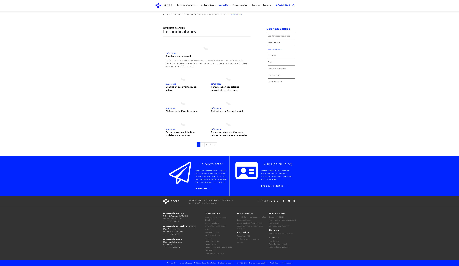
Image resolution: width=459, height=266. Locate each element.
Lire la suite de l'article (272, 186)
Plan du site (171, 263)
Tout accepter (15, 260)
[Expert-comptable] (171, 200)
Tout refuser (38, 260)
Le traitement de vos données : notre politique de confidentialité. (28, 253)
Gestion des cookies (226, 263)
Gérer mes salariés (174, 28)
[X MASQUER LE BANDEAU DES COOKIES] (74, 234)
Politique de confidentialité (205, 263)
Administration (286, 263)
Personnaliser (62, 260)
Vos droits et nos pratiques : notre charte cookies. (22, 251)
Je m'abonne (201, 189)
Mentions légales (185, 263)
